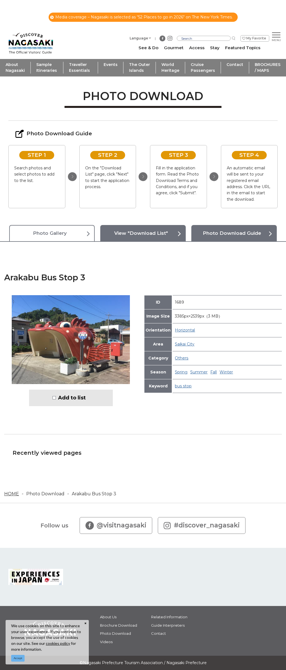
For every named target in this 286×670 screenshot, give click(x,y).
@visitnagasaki (121, 525)
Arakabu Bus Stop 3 (94, 493)
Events (111, 64)
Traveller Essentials (79, 67)
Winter (226, 372)
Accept (18, 658)
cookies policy (58, 643)
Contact (235, 64)
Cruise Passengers (203, 67)
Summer (199, 372)
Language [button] (139, 38)
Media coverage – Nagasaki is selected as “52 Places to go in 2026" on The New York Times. (144, 17)
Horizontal (185, 330)
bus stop (183, 386)
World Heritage (170, 67)
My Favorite (256, 38)
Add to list (72, 398)
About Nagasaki (15, 67)
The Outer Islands (139, 67)
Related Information (169, 617)
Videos (106, 642)
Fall (213, 372)
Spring (181, 372)
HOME (11, 493)
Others (181, 358)
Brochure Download (118, 625)
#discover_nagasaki (207, 525)
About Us (108, 617)
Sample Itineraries (46, 67)
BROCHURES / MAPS (267, 67)
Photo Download (45, 493)
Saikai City (184, 344)
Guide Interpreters (168, 625)
